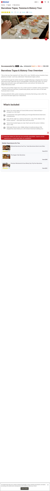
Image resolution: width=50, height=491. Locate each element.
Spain (9, 5)
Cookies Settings (24, 488)
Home (3, 5)
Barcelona (17, 5)
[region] (25, 487)
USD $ (36, 2)
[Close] (47, 484)
